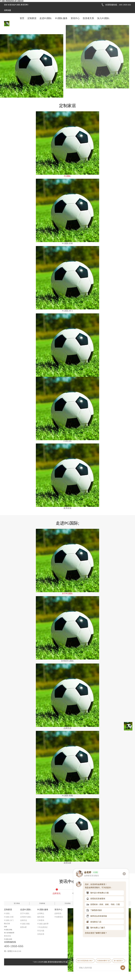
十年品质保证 (42, 927)
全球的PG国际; (25, 917)
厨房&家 (23, 927)
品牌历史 (23, 920)
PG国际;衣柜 (9, 917)
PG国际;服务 (61, 18)
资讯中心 (75, 18)
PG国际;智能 (25, 924)
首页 (22, 18)
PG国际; (7, 913)
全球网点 (40, 913)
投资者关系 (88, 18)
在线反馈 (40, 934)
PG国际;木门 (9, 920)
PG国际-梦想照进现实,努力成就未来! (12, 1)
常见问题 (40, 931)
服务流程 (40, 917)
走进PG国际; (46, 18)
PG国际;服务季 (43, 924)
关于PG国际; (25, 913)
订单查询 (40, 920)
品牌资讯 (57, 913)
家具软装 (7, 936)
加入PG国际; (103, 18)
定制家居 (31, 18)
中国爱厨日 (58, 917)
